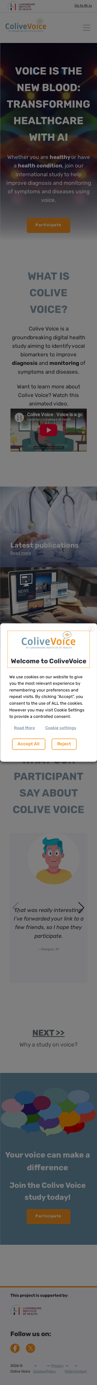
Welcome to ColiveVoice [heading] (48, 661)
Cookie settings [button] (60, 728)
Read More (24, 728)
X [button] (91, 629)
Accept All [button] (29, 744)
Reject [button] (64, 744)
